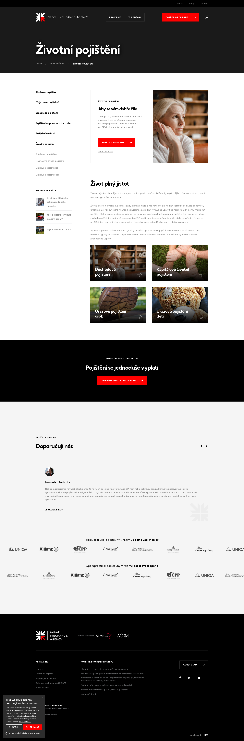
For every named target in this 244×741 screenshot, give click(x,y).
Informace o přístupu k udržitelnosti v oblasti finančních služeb (112, 674)
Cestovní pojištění (46, 92)
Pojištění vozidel (45, 133)
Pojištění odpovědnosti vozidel (53, 123)
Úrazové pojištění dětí (47, 167)
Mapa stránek (42, 687)
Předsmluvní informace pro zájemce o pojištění (104, 690)
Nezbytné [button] (13, 727)
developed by (196, 735)
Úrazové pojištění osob (47, 174)
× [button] (42, 698)
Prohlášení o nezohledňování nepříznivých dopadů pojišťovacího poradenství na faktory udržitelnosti (112, 679)
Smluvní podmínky (60, 708)
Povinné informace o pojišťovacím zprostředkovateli (106, 685)
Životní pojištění (45, 144)
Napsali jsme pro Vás (46, 678)
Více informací (105, 151)
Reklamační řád (88, 694)
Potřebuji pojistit (44, 674)
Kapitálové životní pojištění (50, 161)
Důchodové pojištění (46, 154)
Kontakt (204, 3)
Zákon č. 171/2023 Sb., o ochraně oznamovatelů (104, 669)
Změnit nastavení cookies (46, 715)
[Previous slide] (202, 446)
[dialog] (24, 716)
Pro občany (57, 64)
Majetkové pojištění (47, 102)
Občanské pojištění (47, 112)
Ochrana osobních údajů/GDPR (51, 683)
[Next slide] (206, 446)
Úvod (39, 64)
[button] (24, 733)
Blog (191, 3)
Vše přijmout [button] (32, 727)
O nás (180, 3)
